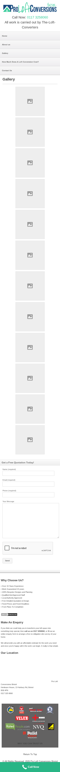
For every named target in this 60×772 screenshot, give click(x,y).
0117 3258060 (37, 17)
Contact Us (7, 70)
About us (6, 44)
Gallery (5, 53)
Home (4, 36)
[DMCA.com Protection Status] (9, 615)
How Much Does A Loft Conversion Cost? (20, 62)
